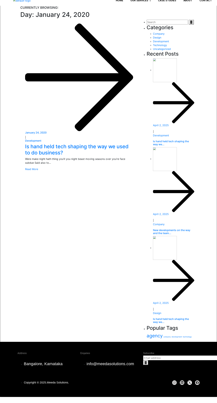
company (167, 337)
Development (33, 140)
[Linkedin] (182, 382)
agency (155, 335)
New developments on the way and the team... (171, 232)
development (177, 337)
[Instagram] (174, 382)
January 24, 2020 (36, 132)
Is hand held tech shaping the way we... (171, 143)
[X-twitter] (189, 382)
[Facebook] (197, 382)
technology (187, 337)
